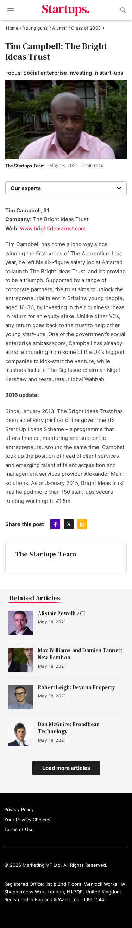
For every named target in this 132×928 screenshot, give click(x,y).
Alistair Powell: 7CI (61, 613)
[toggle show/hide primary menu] (10, 10)
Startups (66, 10)
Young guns (35, 28)
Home (12, 28)
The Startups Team (25, 166)
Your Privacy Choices (27, 819)
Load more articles (66, 768)
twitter (69, 524)
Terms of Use (19, 829)
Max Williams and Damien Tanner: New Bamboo (80, 654)
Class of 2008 (86, 28)
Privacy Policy (19, 809)
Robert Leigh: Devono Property (76, 687)
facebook (55, 524)
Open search (122, 10)
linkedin (82, 524)
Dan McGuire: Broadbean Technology (69, 728)
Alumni (59, 28)
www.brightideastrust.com (53, 228)
